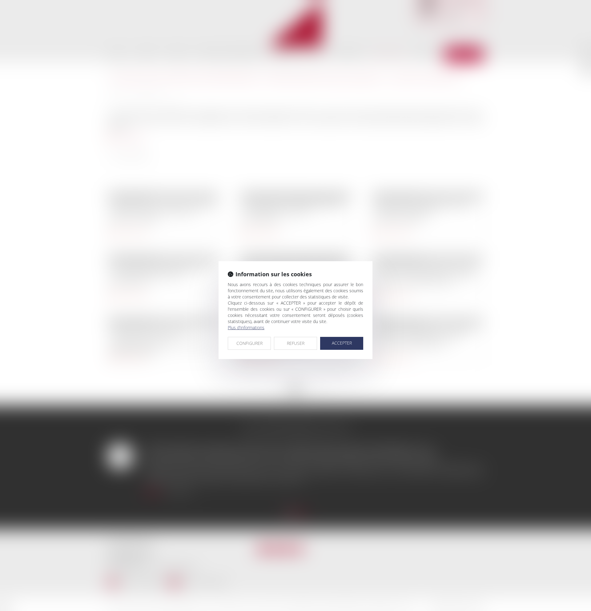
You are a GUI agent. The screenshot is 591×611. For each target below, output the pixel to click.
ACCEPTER (342, 343)
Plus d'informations (246, 327)
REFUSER (295, 343)
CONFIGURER (249, 343)
